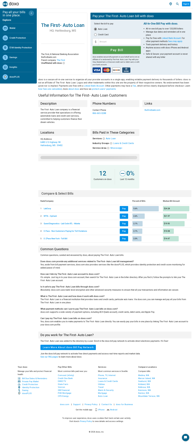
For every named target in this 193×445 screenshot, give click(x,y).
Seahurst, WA (144, 381)
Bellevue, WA (144, 387)
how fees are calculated (50, 89)
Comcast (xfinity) (66, 375)
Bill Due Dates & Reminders (34, 378)
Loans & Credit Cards (123, 143)
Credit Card (103, 34)
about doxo (74, 89)
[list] (18, 52)
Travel (101, 387)
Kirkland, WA (144, 384)
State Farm (63, 384)
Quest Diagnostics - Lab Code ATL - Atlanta (62, 224)
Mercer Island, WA (146, 378)
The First (61, 60)
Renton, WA (143, 393)
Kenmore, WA (144, 390)
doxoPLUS (27, 393)
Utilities (101, 384)
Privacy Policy (91, 404)
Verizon (61, 387)
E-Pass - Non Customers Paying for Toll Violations (65, 231)
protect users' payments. (104, 89)
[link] (18, 28)
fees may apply (175, 41)
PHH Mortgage (64, 393)
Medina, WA (143, 375)
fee (134, 86)
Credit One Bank (65, 378)
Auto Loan (102, 29)
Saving (25, 390)
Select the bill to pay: (104, 23)
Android (113, 410)
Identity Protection (30, 387)
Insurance (102, 378)
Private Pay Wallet (30, 381)
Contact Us (106, 404)
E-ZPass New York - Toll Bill (55, 239)
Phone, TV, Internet (107, 375)
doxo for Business (124, 404)
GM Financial (64, 390)
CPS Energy (63, 396)
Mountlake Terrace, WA (149, 396)
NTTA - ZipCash (50, 216)
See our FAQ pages (49, 357)
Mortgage (102, 393)
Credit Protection (30, 384)
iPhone (101, 410)
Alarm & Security (106, 390)
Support (77, 404)
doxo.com (64, 404)
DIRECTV (62, 381)
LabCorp (47, 208)
